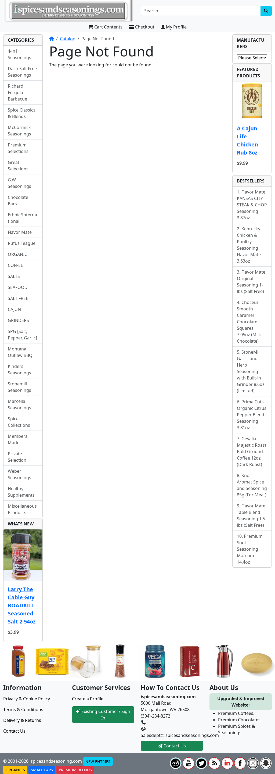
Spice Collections (19, 422)
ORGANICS (15, 769)
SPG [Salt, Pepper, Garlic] (22, 334)
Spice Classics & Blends (21, 113)
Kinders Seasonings (19, 369)
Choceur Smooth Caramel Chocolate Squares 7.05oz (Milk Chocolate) (249, 321)
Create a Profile (87, 699)
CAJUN (14, 309)
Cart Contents (107, 27)
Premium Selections (18, 148)
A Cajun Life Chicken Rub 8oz (247, 140)
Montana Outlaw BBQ (20, 352)
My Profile (176, 27)
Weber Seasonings (19, 474)
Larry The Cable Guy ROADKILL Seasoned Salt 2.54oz (22, 605)
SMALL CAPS (42, 769)
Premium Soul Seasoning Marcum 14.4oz (250, 549)
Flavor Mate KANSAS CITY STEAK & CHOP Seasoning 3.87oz (252, 205)
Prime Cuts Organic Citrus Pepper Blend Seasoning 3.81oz (251, 415)
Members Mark (17, 439)
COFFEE (15, 265)
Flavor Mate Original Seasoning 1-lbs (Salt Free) (251, 281)
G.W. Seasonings (19, 183)
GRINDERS (18, 320)
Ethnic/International (22, 218)
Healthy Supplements (21, 492)
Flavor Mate (20, 232)
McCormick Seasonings (19, 130)
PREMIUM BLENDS (75, 769)
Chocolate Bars (18, 200)
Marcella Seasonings (19, 404)
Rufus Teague (21, 243)
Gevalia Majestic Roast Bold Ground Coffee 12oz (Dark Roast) (251, 451)
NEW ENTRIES (97, 761)
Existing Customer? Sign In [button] (105, 714)
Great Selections (18, 165)
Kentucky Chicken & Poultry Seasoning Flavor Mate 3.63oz (249, 245)
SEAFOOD (18, 287)
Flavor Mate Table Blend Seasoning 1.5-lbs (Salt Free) (251, 515)
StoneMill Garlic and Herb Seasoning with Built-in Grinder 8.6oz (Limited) (251, 371)
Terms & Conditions (23, 709)
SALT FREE (18, 298)
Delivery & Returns (22, 720)
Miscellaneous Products (22, 509)
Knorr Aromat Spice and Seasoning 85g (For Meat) (252, 485)
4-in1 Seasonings (19, 54)
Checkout (144, 27)
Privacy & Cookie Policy (26, 699)
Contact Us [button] (174, 746)
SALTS (14, 276)
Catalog (67, 39)
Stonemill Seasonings (19, 387)
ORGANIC (17, 254)
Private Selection (17, 457)
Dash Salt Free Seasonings (22, 72)
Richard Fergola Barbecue (17, 92)
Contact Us (14, 731)
